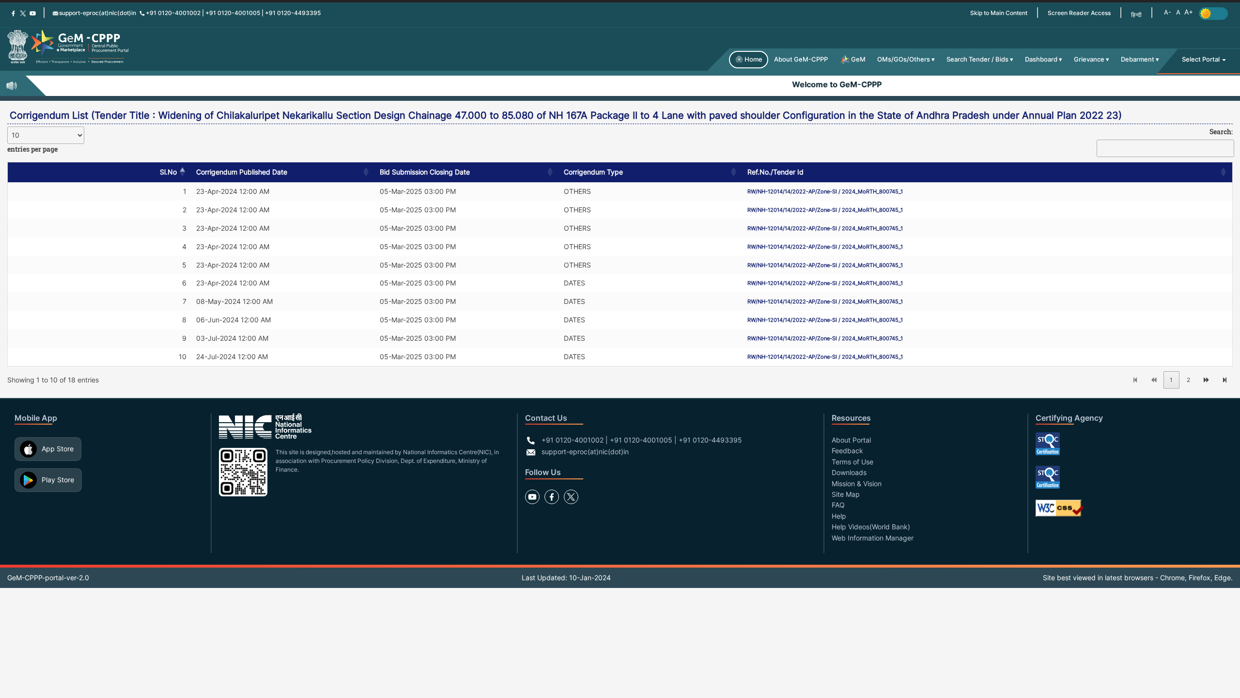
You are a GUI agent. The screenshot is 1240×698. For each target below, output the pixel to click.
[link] (1135, 380)
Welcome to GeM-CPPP (817, 84)
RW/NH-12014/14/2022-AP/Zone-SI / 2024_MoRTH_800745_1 (825, 191)
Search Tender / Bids (977, 59)
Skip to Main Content (998, 12)
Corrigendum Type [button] (593, 172)
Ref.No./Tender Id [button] (775, 172)
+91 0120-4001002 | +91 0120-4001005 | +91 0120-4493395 (233, 12)
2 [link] (1188, 379)
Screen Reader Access (1079, 12)
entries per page (32, 149)
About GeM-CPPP (801, 59)
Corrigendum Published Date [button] (241, 172)
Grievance (1089, 59)
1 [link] (1171, 379)
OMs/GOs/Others (903, 59)
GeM (858, 59)
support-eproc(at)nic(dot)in (97, 12)
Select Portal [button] (1201, 59)
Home (753, 59)
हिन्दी (1136, 14)
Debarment (1137, 59)
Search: (1221, 131)
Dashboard (1041, 59)
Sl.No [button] (168, 172)
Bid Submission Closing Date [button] (425, 172)
